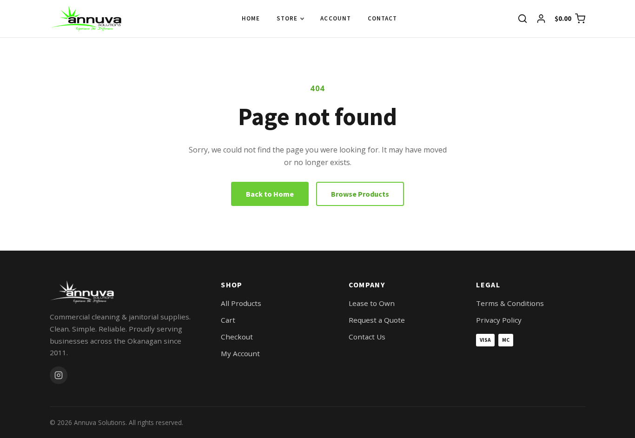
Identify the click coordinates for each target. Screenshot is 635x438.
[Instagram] (58, 375)
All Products (241, 303)
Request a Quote (377, 320)
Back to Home (270, 194)
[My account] (541, 18)
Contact (382, 18)
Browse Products (360, 194)
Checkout (237, 336)
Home (251, 18)
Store (287, 18)
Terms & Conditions (510, 303)
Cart (228, 320)
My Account (240, 353)
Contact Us (367, 336)
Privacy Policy (499, 320)
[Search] (522, 18)
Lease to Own (372, 303)
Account (335, 18)
